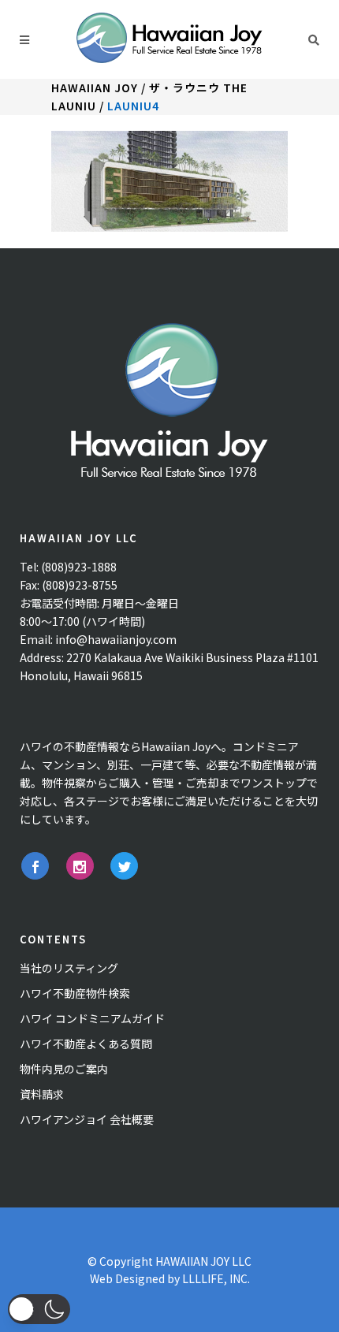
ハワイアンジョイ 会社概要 (87, 1119)
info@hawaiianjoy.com (116, 639)
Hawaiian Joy (94, 87)
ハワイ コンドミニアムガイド (92, 1018)
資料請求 (42, 1094)
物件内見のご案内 (64, 1069)
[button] (39, 1309)
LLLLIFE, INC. (216, 1278)
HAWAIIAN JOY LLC (203, 1261)
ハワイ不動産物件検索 (75, 993)
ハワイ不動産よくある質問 (86, 1043)
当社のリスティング (69, 968)
